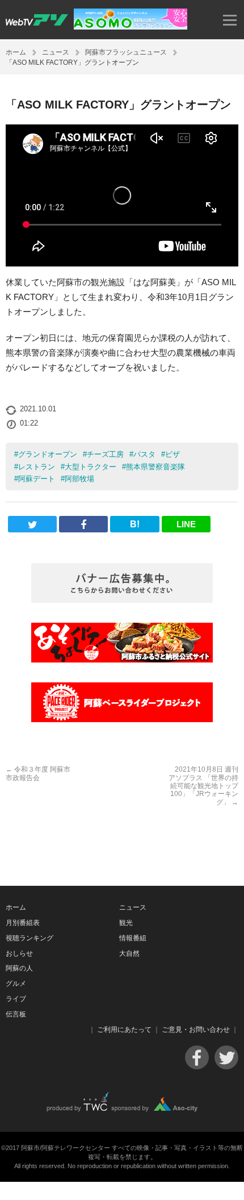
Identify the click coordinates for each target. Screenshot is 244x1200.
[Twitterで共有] (32, 524)
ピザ (172, 454)
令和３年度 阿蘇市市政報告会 (38, 773)
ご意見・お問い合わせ (196, 1030)
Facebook (197, 1057)
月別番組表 (23, 923)
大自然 (129, 953)
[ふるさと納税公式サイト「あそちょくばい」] (122, 643)
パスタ (144, 454)
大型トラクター (90, 467)
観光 (126, 923)
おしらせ (19, 953)
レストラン (36, 467)
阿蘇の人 (19, 968)
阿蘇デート (36, 478)
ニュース (55, 52)
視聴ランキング (29, 938)
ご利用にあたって (124, 1030)
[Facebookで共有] (83, 524)
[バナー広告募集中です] (122, 583)
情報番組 (132, 938)
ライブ (16, 999)
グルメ (16, 984)
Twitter (226, 1057)
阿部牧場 (79, 478)
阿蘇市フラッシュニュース (126, 52)
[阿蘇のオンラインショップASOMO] (130, 26)
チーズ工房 (105, 454)
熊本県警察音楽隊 (155, 467)
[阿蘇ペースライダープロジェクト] (122, 702)
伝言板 (16, 1014)
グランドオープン (47, 454)
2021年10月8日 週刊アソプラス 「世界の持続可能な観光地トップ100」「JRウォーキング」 (203, 785)
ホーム (16, 52)
